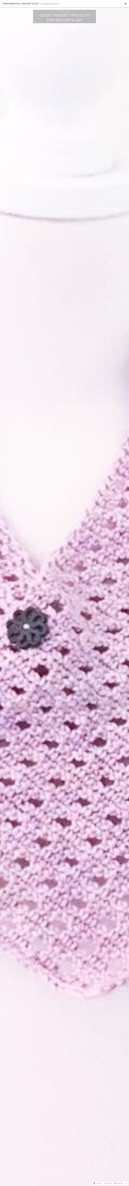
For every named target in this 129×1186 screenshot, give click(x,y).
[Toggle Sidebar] (125, 3)
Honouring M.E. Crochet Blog (20, 3)
